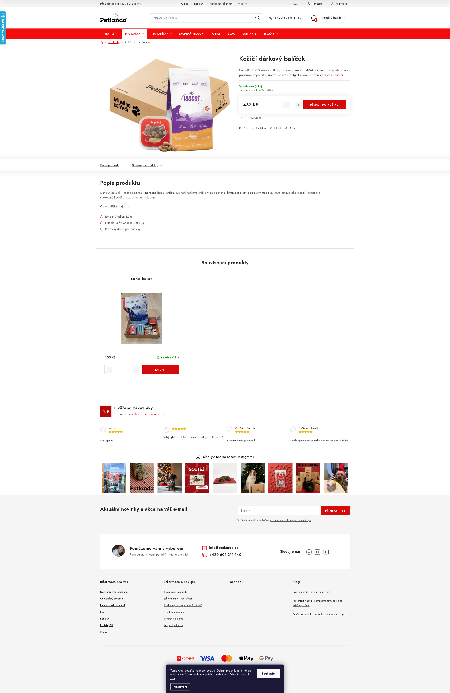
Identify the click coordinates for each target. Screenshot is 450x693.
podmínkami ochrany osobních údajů (290, 520)
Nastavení (180, 687)
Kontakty (198, 3)
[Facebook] (309, 552)
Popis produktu (109, 165)
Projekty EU (106, 625)
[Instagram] (317, 552)
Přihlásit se (335, 510)
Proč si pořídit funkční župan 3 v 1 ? (313, 592)
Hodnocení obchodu (221, 3)
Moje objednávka (173, 625)
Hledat (257, 18)
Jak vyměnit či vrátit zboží (178, 598)
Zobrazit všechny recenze (148, 414)
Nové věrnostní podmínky (114, 592)
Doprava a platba (173, 618)
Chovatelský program (112, 598)
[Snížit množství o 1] (287, 105)
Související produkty (145, 165)
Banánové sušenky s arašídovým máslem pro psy (319, 614)
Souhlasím (268, 674)
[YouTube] (326, 552)
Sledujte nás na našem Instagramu (228, 456)
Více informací (333, 75)
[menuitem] (110, 33)
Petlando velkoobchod (112, 605)
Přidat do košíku (324, 105)
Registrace (341, 3)
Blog (102, 612)
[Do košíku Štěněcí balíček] (160, 369)
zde (172, 678)
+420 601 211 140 (130, 3)
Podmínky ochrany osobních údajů (183, 605)
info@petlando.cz (109, 3)
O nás (184, 3)
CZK (296, 3)
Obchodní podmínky (175, 612)
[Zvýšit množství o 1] (298, 105)
